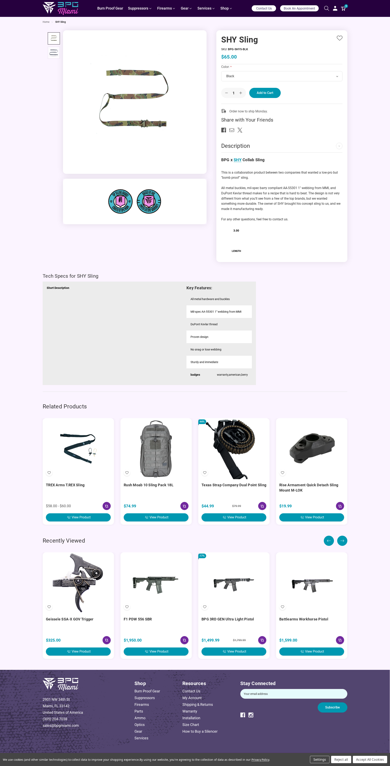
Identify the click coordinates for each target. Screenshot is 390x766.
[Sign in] (335, 8)
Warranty (189, 711)
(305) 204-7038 (55, 719)
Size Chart (190, 724)
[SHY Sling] (54, 38)
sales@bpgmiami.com (61, 725)
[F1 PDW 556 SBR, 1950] (156, 582)
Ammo (139, 718)
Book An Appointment (299, 8)
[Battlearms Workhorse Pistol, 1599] (311, 582)
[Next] (342, 541)
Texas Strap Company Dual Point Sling (234, 485)
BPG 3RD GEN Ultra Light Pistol (228, 619)
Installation (191, 718)
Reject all (341, 759)
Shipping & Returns (197, 704)
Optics (139, 724)
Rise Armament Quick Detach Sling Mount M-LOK (308, 487)
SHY (238, 159)
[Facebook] (225, 130)
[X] (241, 130)
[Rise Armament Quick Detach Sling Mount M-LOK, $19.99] (311, 448)
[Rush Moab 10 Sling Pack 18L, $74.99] (156, 448)
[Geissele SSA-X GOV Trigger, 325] (78, 582)
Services (141, 738)
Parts (138, 711)
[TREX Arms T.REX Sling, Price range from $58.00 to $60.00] (78, 448)
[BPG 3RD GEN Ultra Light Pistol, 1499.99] (234, 582)
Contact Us (264, 8)
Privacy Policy (260, 760)
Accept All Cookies (370, 759)
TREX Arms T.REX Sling (65, 485)
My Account (192, 698)
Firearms (141, 704)
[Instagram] (252, 715)
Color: (225, 67)
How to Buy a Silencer (200, 731)
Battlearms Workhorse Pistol (303, 619)
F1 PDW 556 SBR (138, 619)
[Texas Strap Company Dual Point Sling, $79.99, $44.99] (234, 448)
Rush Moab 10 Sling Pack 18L (148, 485)
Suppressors (144, 698)
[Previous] (329, 541)
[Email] (233, 130)
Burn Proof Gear (147, 691)
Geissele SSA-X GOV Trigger (70, 619)
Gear (138, 731)
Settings (319, 759)
